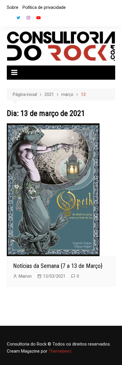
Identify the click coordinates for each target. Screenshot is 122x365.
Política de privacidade (44, 7)
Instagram (28, 17)
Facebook (8, 19)
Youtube (38, 17)
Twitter (18, 17)
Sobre (12, 7)
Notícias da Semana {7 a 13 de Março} (57, 265)
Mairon (25, 276)
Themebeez (60, 351)
